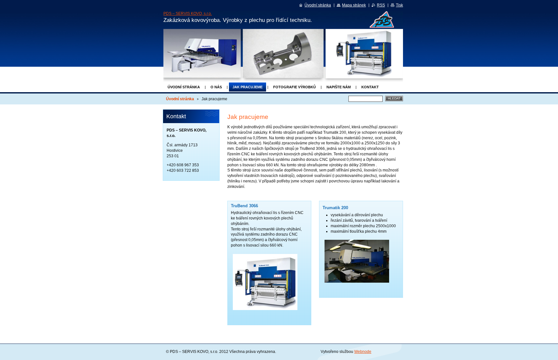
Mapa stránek (354, 5)
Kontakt (370, 87)
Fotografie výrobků (294, 87)
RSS (381, 5)
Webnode (362, 351)
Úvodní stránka (184, 87)
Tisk (399, 5)
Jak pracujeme (247, 87)
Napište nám (338, 87)
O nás (216, 87)
